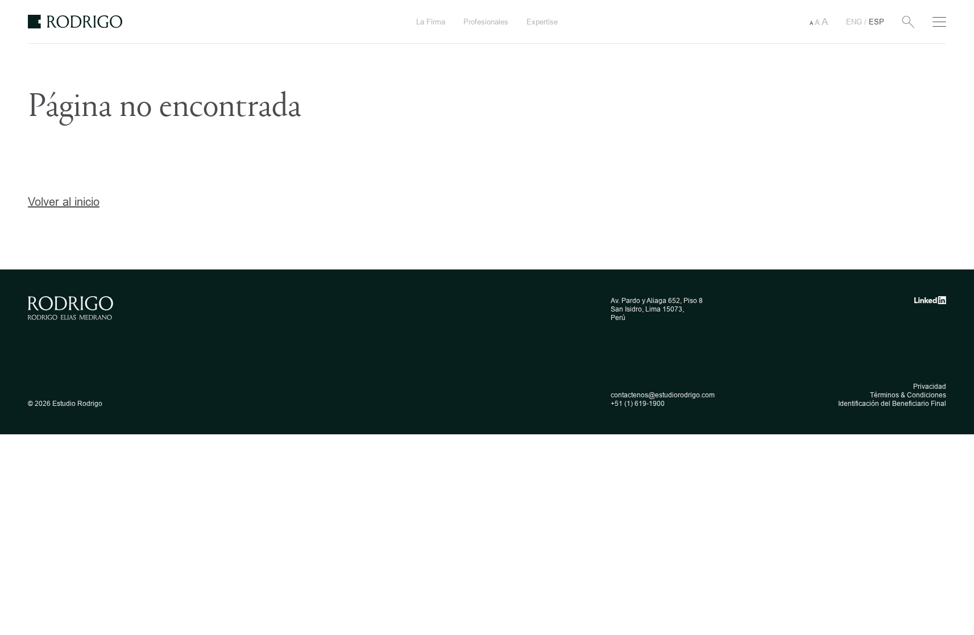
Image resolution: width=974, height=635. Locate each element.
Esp (876, 21)
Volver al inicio (64, 201)
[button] (819, 21)
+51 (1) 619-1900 (638, 403)
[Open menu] (939, 22)
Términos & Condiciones (908, 395)
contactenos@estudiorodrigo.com (663, 395)
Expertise (542, 21)
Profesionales (485, 21)
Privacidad (929, 386)
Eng (855, 21)
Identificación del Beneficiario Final (892, 403)
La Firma (430, 21)
